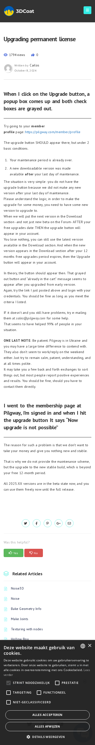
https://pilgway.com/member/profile (52, 132)
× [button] (89, 646)
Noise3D (17, 588)
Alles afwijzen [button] (47, 726)
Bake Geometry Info (26, 609)
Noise (15, 598)
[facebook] (36, 523)
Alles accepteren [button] (47, 715)
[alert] (47, 692)
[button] (47, 736)
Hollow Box (20, 639)
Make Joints (19, 619)
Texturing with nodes (27, 629)
